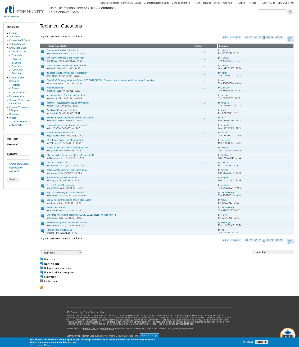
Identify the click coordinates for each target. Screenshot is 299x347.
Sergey (52, 180)
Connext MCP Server (131, 3)
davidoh (53, 173)
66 (272, 37)
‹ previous (235, 37)
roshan (224, 132)
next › (290, 37)
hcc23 (52, 128)
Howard (224, 50)
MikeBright (54, 225)
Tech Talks (17, 125)
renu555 (225, 103)
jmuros (224, 73)
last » (290, 40)
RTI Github (240, 3)
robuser (53, 203)
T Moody (53, 143)
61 (251, 37)
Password (12, 154)
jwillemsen (226, 140)
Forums (15, 16)
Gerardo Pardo (228, 192)
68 (281, 37)
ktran (223, 110)
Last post (223, 46)
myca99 (53, 150)
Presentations (19, 92)
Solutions (16, 62)
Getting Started (17, 44)
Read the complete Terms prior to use (175, 324)
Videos (12, 118)
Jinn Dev (225, 88)
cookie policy (107, 328)
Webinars (227, 3)
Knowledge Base (17, 48)
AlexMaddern (55, 53)
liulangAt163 (55, 195)
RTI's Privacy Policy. (40, 345)
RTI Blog (207, 3)
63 (260, 37)
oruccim (53, 98)
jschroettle (54, 136)
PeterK (52, 68)
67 (276, 37)
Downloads (14, 114)
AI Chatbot (14, 36)
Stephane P (54, 158)
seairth (52, 76)
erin (223, 80)
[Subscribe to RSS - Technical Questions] (41, 286)
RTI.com (197, 3)
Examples (17, 55)
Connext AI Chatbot (109, 3)
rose (51, 106)
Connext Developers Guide (156, 3)
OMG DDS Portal (286, 3)
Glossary (16, 66)
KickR (223, 230)
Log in (43, 36)
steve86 (53, 113)
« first (225, 37)
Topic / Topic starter (57, 46)
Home (7, 16)
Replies (197, 46)
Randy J (53, 120)
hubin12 (53, 61)
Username (13, 144)
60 (246, 37)
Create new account (19, 164)
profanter (53, 188)
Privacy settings (149, 335)
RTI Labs (252, 3)
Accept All (248, 342)
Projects (16, 84)
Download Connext (181, 3)
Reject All (261, 342)
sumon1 (53, 218)
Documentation (16, 96)
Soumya (53, 83)
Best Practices (19, 51)
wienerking (226, 125)
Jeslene (224, 162)
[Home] (25, 7)
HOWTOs (16, 59)
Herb (51, 233)
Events (217, 3)
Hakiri (52, 91)
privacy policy (90, 328)
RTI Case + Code (267, 3)
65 (267, 37)
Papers (15, 88)
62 (255, 37)
